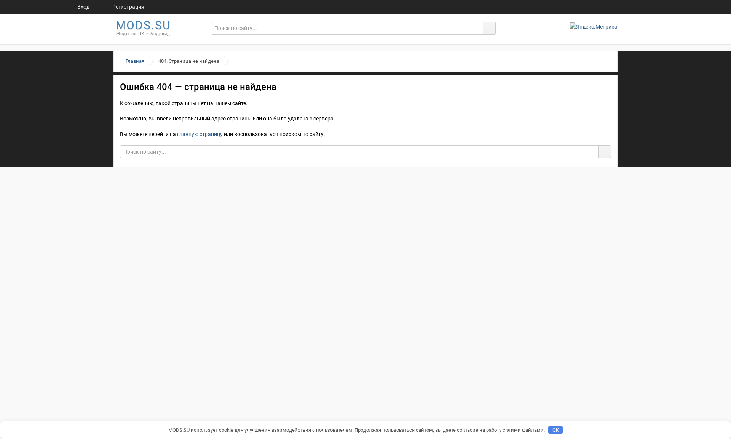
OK (555, 430)
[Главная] (48, 7)
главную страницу (200, 134)
